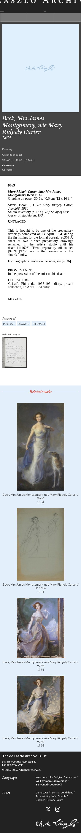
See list (40, 17)
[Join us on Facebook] (38, 809)
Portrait (9, 323)
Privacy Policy (55, 799)
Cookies (40, 799)
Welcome (41, 777)
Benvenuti (42, 784)
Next (67, 17)
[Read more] (40, 489)
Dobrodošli (55, 784)
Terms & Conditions (61, 792)
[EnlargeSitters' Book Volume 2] (14, 352)
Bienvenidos (59, 780)
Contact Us (42, 792)
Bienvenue (70, 777)
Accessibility (43, 796)
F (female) (39, 323)
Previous (13, 17)
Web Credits (59, 796)
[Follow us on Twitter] (48, 809)
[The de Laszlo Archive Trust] (40, 5)
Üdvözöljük (55, 777)
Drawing (23, 323)
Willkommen (43, 780)
